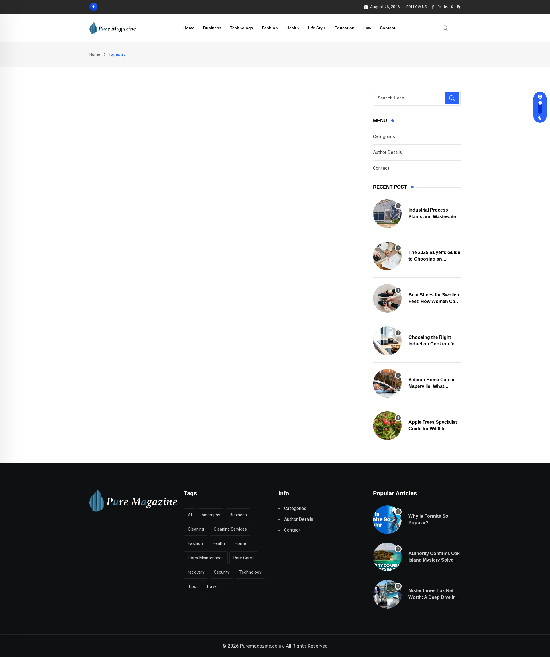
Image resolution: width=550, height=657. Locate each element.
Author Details (387, 152)
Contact (387, 28)
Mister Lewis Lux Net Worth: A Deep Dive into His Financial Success (434, 597)
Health (292, 28)
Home (189, 28)
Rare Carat (243, 557)
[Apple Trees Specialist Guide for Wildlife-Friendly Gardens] (387, 425)
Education (345, 28)
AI (190, 514)
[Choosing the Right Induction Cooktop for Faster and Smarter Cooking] (387, 340)
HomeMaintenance (206, 557)
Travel (211, 586)
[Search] (445, 27)
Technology (241, 28)
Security (221, 572)
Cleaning (196, 529)
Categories (384, 136)
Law (367, 28)
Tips (192, 586)
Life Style (317, 28)
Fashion (270, 28)
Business (212, 28)
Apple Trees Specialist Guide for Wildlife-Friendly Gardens (432, 428)
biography (211, 514)
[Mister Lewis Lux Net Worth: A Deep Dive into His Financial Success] (387, 594)
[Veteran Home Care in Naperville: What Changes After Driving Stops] (387, 383)
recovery (196, 572)
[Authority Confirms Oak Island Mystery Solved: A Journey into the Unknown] (387, 557)
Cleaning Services (230, 529)
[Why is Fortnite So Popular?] (387, 519)
